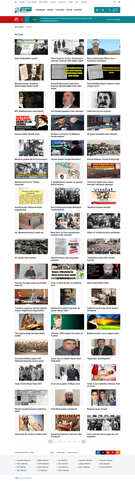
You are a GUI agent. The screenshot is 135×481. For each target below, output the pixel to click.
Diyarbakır (40, 10)
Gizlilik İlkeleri (61, 452)
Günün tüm (113, 19)
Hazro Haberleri (84, 467)
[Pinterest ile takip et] (112, 453)
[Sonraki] (84, 441)
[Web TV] (114, 2)
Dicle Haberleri (105, 464)
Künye (52, 452)
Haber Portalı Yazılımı (24, 478)
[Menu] (97, 10)
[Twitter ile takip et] (103, 453)
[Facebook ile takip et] (98, 453)
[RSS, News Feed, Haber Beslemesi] (117, 453)
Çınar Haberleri (63, 464)
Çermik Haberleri (43, 464)
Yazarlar (70, 2)
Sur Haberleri (62, 460)
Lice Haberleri (42, 470)
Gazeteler (53, 2)
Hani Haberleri (63, 467)
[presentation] (21, 19)
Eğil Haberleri (21, 467)
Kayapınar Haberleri (85, 460)
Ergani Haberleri (42, 467)
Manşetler (22, 2)
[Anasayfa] (16, 2)
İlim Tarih (60, 10)
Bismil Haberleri (22, 464)
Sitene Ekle (84, 2)
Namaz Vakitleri (43, 2)
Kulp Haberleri (21, 470)
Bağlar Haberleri (43, 460)
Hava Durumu (62, 2)
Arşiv (76, 2)
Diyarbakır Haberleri (23, 460)
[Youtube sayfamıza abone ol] (107, 453)
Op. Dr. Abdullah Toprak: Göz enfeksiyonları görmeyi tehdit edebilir (62, 19)
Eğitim (69, 10)
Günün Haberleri (32, 2)
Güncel (50, 10)
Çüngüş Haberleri (85, 464)
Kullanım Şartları (73, 452)
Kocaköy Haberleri (106, 467)
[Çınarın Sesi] (23, 10)
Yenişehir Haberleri (106, 460)
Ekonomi (78, 10)
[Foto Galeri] (119, 2)
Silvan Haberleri (63, 470)
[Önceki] (50, 441)
